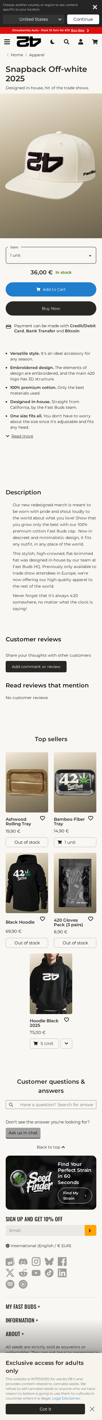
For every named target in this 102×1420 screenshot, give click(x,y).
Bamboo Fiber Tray (69, 821)
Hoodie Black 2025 (44, 1023)
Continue (83, 19)
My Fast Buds (22, 1306)
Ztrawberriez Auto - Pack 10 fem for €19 (48, 30)
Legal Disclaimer (66, 1398)
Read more (22, 436)
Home (17, 54)
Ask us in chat (23, 1132)
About (14, 1333)
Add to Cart (54, 289)
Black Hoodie (20, 922)
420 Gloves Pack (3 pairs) (68, 922)
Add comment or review (36, 666)
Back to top (49, 1147)
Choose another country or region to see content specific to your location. (40, 7)
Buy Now (51, 308)
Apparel (36, 54)
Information (21, 1320)
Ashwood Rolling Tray (18, 821)
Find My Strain (70, 1195)
